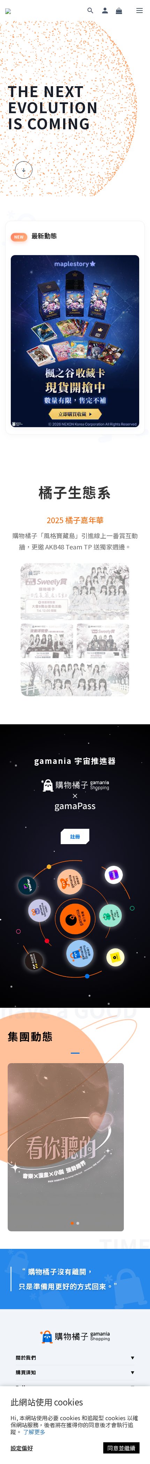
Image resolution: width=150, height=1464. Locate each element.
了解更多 (34, 1432)
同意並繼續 (121, 1448)
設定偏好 (21, 1448)
